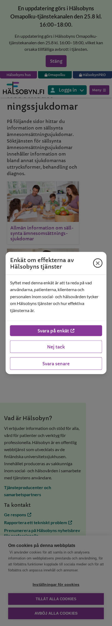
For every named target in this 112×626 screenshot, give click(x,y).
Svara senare (56, 363)
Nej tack (56, 347)
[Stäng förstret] (97, 263)
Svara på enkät (53, 331)
